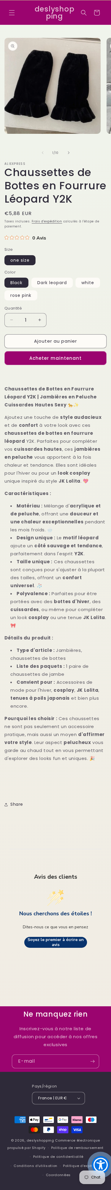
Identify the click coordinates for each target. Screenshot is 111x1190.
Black (16, 283)
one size (20, 260)
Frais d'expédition (47, 221)
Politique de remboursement (77, 1147)
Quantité (13, 308)
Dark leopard (52, 283)
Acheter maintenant (55, 358)
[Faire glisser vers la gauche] (42, 152)
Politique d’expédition (83, 1165)
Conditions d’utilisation (35, 1165)
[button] (11, 12)
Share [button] (16, 804)
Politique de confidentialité (58, 1156)
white (87, 283)
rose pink (20, 295)
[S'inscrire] (92, 1061)
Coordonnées (58, 1175)
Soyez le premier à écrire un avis (56, 942)
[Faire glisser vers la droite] (68, 152)
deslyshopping (40, 1140)
